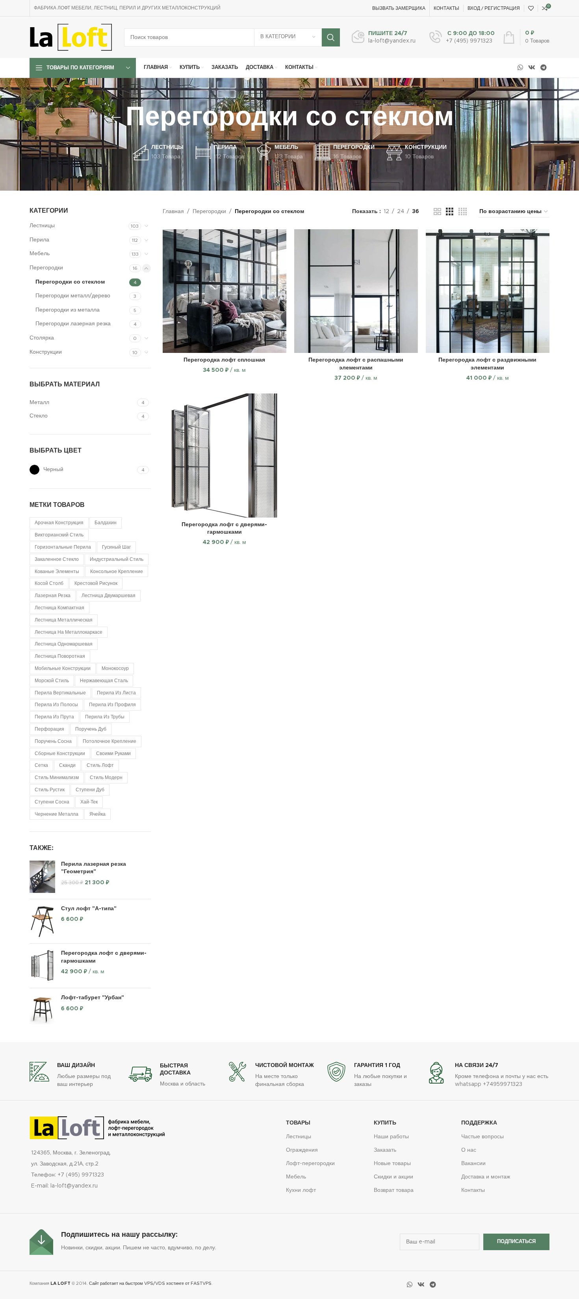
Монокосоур (115, 668)
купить (385, 1123)
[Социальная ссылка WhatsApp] (520, 67)
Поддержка (479, 1123)
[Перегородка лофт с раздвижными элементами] (487, 291)
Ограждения (302, 1150)
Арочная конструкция (59, 522)
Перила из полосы (56, 704)
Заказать (385, 1150)
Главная (173, 211)
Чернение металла (56, 814)
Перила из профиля (112, 704)
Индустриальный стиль (116, 559)
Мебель (40, 253)
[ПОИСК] (331, 37)
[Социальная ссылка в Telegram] (543, 67)
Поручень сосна (53, 741)
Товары (298, 1123)
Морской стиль (52, 680)
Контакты (473, 1190)
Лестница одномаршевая (64, 644)
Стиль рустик (50, 789)
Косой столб (49, 583)
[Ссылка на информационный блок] (384, 37)
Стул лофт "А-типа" (89, 908)
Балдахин (106, 522)
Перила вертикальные (60, 692)
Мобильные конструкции (63, 668)
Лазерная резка (53, 595)
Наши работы (391, 1136)
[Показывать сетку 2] (437, 212)
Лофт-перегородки (310, 1163)
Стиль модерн (106, 777)
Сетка (41, 765)
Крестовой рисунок (95, 583)
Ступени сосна (52, 802)
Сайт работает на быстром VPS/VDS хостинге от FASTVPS (150, 1283)
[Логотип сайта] (71, 37)
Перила (39, 240)
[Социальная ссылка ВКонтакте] (531, 67)
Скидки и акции (393, 1177)
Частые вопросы (482, 1136)
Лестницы (42, 225)
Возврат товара (394, 1190)
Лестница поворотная (60, 656)
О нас (468, 1150)
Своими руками (113, 753)
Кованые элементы (57, 571)
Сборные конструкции (60, 753)
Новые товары (392, 1163)
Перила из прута (54, 716)
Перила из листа (116, 692)
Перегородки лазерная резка (73, 324)
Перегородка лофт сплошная (224, 360)
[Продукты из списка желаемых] (531, 8)
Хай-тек (89, 802)
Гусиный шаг (116, 547)
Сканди (67, 765)
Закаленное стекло (57, 559)
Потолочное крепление (109, 741)
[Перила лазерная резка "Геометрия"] (42, 877)
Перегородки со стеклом (70, 282)
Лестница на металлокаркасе (68, 632)
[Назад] (116, 118)
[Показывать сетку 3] (449, 212)
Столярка (42, 338)
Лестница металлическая (64, 620)
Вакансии (473, 1163)
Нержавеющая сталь (104, 680)
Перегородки (46, 268)
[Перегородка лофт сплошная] (224, 291)
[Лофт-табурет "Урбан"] (42, 1010)
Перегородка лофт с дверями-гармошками (104, 957)
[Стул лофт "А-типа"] (42, 921)
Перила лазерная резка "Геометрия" (93, 868)
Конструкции (46, 352)
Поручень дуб (90, 729)
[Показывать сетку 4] (462, 212)
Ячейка (97, 814)
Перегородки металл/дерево (72, 296)
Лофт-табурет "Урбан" (92, 997)
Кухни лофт (301, 1190)
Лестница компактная (59, 607)
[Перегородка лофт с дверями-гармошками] (42, 966)
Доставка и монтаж (485, 1177)
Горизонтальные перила (63, 547)
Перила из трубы (104, 716)
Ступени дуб (90, 789)
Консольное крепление (116, 571)
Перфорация (49, 729)
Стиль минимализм (57, 777)
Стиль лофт (100, 765)
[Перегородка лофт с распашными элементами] (356, 291)
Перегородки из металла (67, 310)
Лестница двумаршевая (108, 595)
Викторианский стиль (59, 535)
